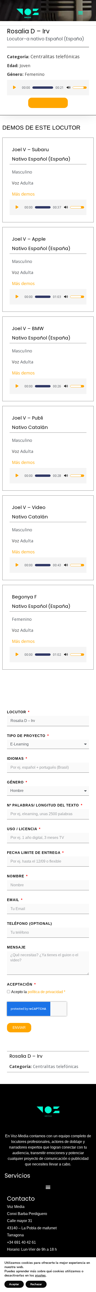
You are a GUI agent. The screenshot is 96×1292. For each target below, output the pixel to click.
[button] (81, 12)
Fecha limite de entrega (34, 853)
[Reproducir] (14, 87)
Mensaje (16, 947)
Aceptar (14, 1284)
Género (16, 782)
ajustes (40, 1275)
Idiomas (16, 758)
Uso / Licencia (22, 829)
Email (13, 900)
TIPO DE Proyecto (27, 736)
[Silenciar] (68, 87)
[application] (48, 87)
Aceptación (20, 984)
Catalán (38, 427)
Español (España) (65, 39)
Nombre (16, 876)
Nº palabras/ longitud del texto (43, 805)
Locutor (17, 712)
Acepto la (38, 992)
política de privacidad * (46, 992)
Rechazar (36, 1284)
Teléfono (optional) (29, 924)
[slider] (42, 87)
